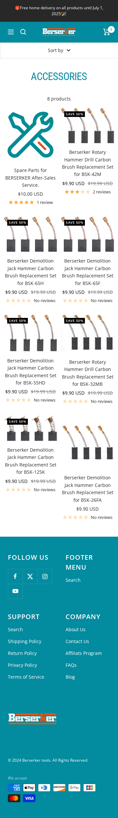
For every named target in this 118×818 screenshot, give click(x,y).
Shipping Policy (24, 641)
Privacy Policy (22, 665)
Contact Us (77, 641)
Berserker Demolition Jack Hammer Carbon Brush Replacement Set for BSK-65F (87, 272)
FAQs (71, 665)
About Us (76, 629)
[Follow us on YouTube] (15, 591)
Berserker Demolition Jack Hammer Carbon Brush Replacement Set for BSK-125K (30, 461)
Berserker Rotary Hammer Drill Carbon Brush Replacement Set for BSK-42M (87, 163)
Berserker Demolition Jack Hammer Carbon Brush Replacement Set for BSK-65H (30, 272)
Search (73, 580)
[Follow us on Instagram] (44, 576)
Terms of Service (26, 677)
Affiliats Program (84, 653)
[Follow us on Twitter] (30, 576)
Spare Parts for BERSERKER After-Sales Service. (30, 177)
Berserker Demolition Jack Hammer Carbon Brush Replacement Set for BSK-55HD (30, 371)
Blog (70, 677)
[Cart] (106, 32)
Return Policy (22, 653)
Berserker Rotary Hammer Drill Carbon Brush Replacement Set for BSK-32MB (87, 373)
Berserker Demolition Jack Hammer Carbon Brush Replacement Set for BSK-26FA (87, 488)
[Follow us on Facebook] (15, 576)
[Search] (23, 32)
